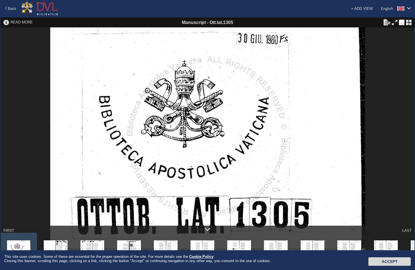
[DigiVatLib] (39, 14)
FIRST (8, 230)
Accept (390, 261)
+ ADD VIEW (362, 8)
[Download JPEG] (386, 22)
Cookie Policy (201, 256)
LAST (407, 230)
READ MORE (21, 22)
